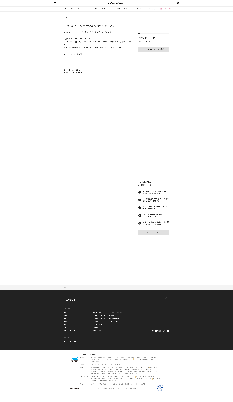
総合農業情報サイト (137, 369)
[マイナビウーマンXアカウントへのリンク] (164, 331)
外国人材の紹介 (113, 380)
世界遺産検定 (127, 369)
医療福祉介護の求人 (95, 361)
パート (99, 359)
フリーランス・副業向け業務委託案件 (143, 359)
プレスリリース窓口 (99, 315)
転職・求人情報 (131, 357)
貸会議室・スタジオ (130, 384)
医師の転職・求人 (139, 378)
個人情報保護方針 (132, 388)
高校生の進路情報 (95, 364)
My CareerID (129, 371)
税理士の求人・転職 (95, 378)
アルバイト (93, 359)
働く (72, 9)
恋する (95, 9)
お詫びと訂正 (97, 331)
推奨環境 (95, 327)
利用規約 (111, 315)
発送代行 (115, 384)
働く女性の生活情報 (95, 369)
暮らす (103, 9)
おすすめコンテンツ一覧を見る (154, 49)
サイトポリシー (97, 324)
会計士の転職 (151, 376)
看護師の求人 (119, 378)
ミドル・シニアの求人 (108, 359)
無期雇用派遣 (156, 378)
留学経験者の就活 (102, 357)
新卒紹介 (122, 376)
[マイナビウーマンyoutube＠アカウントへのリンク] (168, 331)
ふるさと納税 (110, 371)
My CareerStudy (119, 371)
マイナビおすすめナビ (70, 341)
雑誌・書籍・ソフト (107, 369)
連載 (118, 9)
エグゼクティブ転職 (141, 376)
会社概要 (99, 388)
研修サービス (94, 384)
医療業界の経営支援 (103, 380)
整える (80, 9)
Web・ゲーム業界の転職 (103, 376)
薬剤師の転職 (111, 378)
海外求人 (139, 357)
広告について (97, 312)
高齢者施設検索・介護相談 (130, 373)
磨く (87, 9)
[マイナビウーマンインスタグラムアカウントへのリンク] (152, 331)
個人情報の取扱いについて (117, 318)
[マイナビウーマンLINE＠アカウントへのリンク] (158, 331)
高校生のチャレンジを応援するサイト (124, 367)
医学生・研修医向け (121, 357)
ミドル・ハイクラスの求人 (149, 357)
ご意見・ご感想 (113, 321)
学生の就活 (93, 357)
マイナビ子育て (147, 369)
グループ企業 (124, 388)
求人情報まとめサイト (96, 367)
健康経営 (121, 384)
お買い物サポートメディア (153, 371)
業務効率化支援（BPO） (105, 384)
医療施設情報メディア (139, 371)
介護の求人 (93, 380)
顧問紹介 (104, 378)
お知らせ (95, 321)
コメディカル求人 (129, 378)
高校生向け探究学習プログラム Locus (110, 364)
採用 (119, 388)
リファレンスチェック (152, 384)
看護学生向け (111, 357)
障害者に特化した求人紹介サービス (124, 359)
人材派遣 (93, 376)
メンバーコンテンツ (137, 9)
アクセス (105, 388)
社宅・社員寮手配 (140, 384)
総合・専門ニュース (108, 367)
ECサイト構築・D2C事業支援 (98, 371)
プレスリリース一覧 (99, 318)
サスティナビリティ (112, 388)
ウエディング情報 (118, 369)
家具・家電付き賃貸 (95, 373)
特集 (125, 9)
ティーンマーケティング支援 (142, 367)
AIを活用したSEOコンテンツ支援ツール (112, 373)
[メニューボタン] (54, 3)
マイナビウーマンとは (115, 312)
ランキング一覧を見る (154, 232)
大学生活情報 (153, 367)
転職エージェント (130, 376)
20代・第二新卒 (114, 376)
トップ (64, 9)
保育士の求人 (148, 378)
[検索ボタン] (178, 3)
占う (111, 9)
